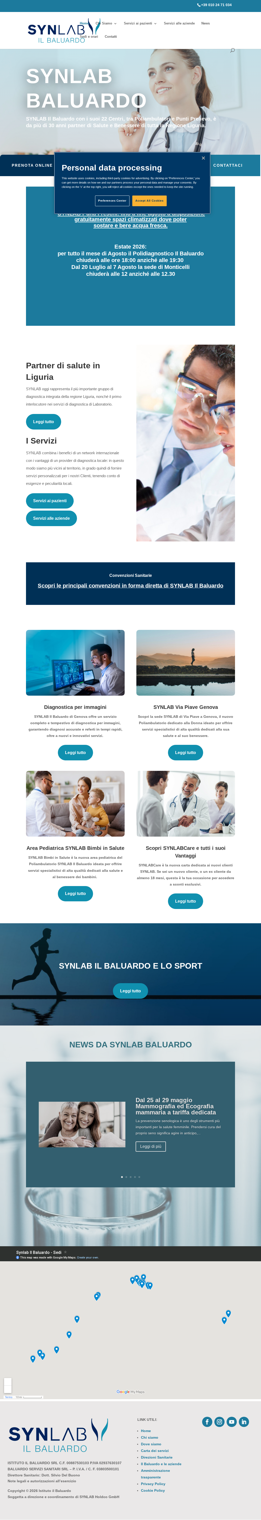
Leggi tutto (43, 422)
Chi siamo (149, 1437)
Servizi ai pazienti (138, 23)
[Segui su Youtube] (232, 1422)
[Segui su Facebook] (207, 1422)
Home (84, 23)
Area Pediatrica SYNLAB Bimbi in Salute (75, 848)
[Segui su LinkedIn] (244, 1422)
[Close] (203, 158)
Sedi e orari (89, 36)
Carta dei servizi (155, 1451)
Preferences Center (112, 200)
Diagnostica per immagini (75, 707)
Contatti (111, 36)
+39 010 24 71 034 (216, 5)
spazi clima (127, 219)
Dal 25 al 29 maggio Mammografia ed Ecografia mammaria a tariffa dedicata (176, 1106)
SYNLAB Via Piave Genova (185, 707)
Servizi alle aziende (179, 23)
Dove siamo (151, 1444)
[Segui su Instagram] (219, 1422)
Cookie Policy (153, 1490)
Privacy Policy (153, 1484)
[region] (132, 183)
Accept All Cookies (149, 200)
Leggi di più (150, 1146)
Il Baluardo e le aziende (161, 1464)
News (205, 23)
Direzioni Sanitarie (157, 1457)
